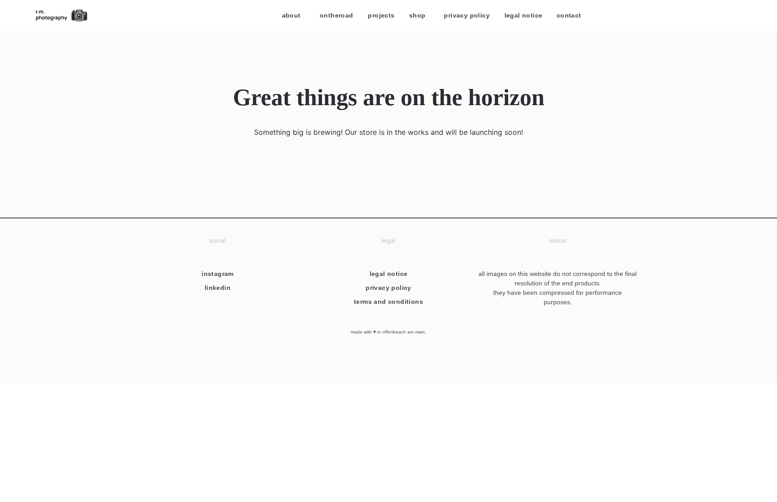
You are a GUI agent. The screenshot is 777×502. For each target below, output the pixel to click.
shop (415, 15)
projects (380, 15)
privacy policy (465, 15)
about (291, 15)
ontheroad (334, 15)
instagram (217, 273)
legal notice (521, 15)
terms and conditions (388, 301)
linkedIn (218, 287)
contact (567, 15)
